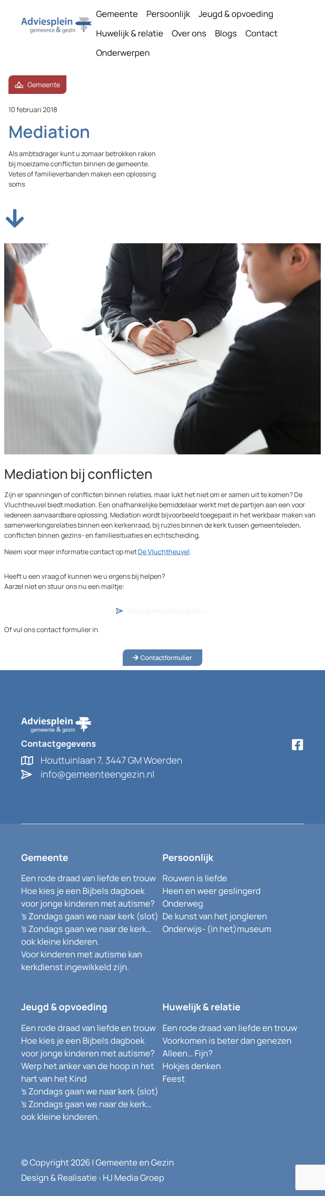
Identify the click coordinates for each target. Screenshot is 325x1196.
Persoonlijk (168, 13)
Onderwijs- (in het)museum (216, 929)
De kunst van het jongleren (214, 916)
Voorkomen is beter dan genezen (227, 1040)
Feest (173, 1078)
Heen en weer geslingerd (211, 890)
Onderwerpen (123, 52)
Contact (261, 33)
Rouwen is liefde (194, 878)
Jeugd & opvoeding (235, 13)
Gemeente (117, 13)
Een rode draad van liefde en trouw (88, 878)
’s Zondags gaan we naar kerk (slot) (90, 916)
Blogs (226, 33)
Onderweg (182, 903)
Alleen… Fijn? (187, 1053)
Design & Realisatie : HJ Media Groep (92, 1177)
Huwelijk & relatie (129, 33)
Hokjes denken (191, 1066)
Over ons (189, 33)
